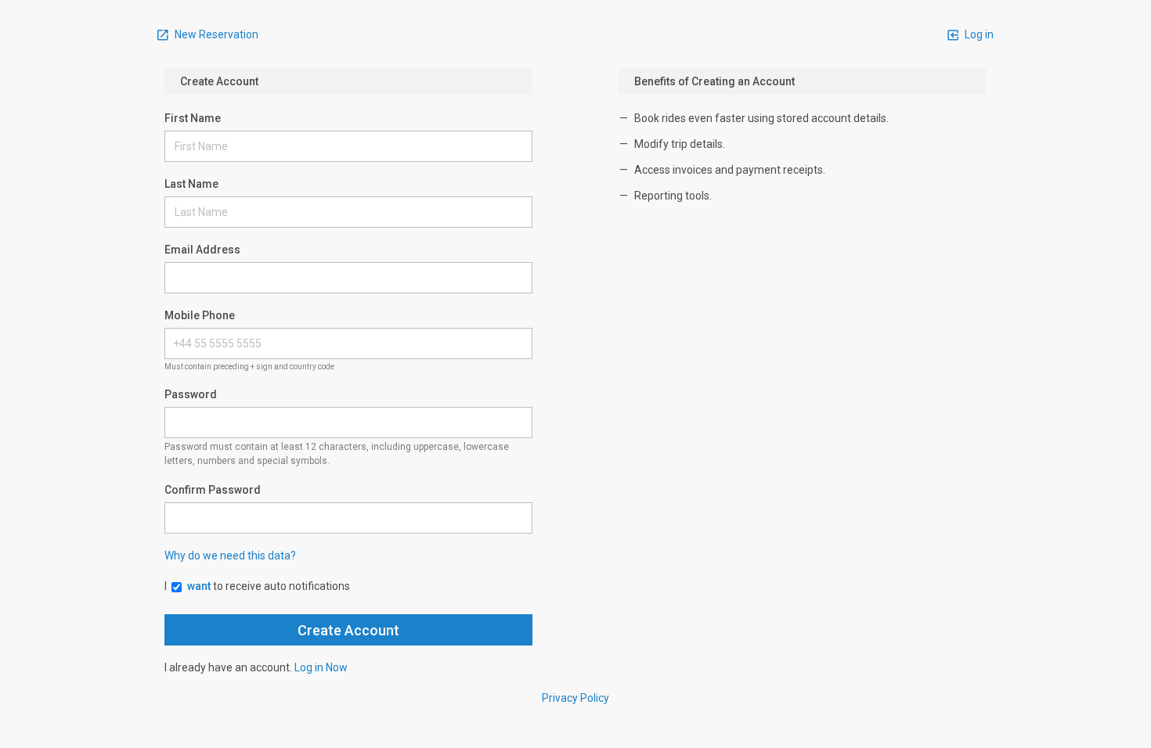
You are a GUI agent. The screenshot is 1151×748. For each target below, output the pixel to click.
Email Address (202, 249)
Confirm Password (212, 490)
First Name (192, 118)
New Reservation (215, 34)
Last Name (191, 184)
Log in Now (321, 667)
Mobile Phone (199, 315)
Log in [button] (978, 34)
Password (190, 394)
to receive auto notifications (268, 586)
